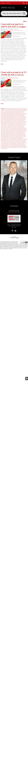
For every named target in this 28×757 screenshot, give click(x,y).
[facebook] (12, 230)
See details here (16, 36)
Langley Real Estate (20, 129)
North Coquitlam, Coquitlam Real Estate (15, 133)
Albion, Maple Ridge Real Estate (10, 109)
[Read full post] (6, 34)
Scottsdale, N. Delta (20, 139)
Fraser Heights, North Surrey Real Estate (15, 124)
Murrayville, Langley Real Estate (6, 132)
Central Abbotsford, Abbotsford (19, 114)
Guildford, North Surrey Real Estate (7, 126)
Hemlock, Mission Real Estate (6, 127)
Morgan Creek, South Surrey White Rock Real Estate (17, 131)
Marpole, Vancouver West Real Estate (13, 130)
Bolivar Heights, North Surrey (16, 111)
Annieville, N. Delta (6, 110)
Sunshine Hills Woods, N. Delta (21, 142)
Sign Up (8, 3)
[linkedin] (15, 230)
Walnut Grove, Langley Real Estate (12, 144)
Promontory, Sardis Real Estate (14, 136)
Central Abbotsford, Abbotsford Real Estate (8, 115)
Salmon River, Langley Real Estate (10, 139)
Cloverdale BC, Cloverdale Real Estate (16, 117)
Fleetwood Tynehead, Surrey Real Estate (13, 123)
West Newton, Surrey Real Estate (12, 145)
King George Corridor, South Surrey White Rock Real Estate (13, 128)
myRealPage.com (14, 238)
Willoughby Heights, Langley (14, 147)
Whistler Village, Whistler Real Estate (11, 146)
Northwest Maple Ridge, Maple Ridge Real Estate (13, 134)
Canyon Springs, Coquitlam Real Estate (7, 114)
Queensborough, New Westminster (16, 137)
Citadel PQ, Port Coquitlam (9, 116)
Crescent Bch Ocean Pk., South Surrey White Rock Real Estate (13, 120)
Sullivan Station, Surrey (12, 140)
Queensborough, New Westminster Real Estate (9, 138)
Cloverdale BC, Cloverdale (5, 117)
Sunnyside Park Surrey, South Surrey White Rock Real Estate (13, 142)
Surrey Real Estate (19, 143)
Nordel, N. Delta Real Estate (16, 132)
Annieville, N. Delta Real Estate (15, 110)
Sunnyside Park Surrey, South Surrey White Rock (11, 141)
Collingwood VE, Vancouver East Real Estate (18, 118)
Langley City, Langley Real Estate (11, 129)
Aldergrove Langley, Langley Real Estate (13, 30)
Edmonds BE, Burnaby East (9, 122)
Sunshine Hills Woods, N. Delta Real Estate (8, 143)
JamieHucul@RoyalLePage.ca (14, 213)
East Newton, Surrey (15, 121)
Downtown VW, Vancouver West (6, 121)
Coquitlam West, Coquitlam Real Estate (7, 119)
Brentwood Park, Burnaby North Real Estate (16, 112)
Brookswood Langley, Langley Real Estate (7, 113)
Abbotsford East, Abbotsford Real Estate (12, 108)
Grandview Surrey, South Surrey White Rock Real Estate (13, 125)
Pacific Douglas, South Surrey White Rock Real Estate (10, 135)
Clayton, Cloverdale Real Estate (11, 78)
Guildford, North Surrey (20, 125)
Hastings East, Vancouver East (18, 126)
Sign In (3, 3)
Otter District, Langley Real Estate (20, 134)
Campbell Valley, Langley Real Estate (21, 113)
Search (24, 13)
